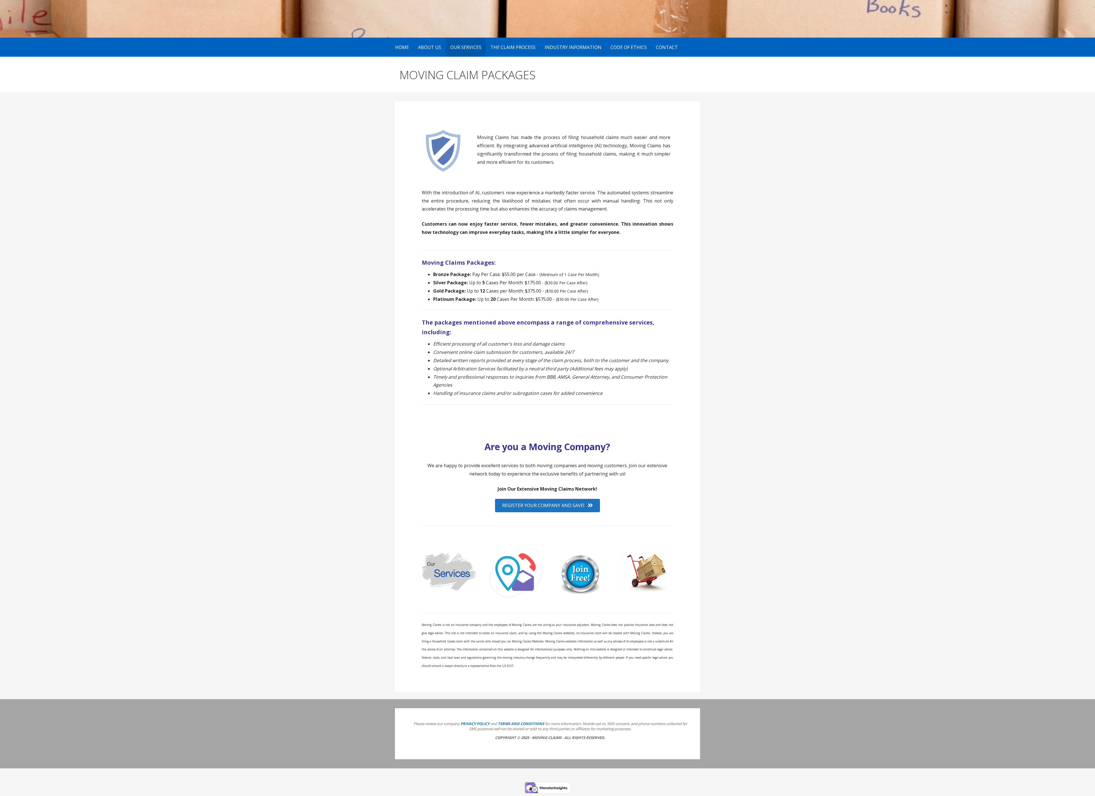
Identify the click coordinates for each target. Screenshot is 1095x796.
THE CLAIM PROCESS (513, 47)
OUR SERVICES (465, 47)
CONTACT (667, 47)
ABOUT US (429, 47)
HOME (402, 47)
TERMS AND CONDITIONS (521, 723)
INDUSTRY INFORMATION (573, 47)
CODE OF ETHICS (629, 47)
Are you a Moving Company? (547, 446)
